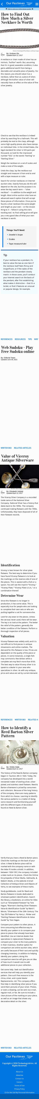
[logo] (19, 3)
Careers (19, 1082)
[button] (2, 4)
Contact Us (19, 1079)
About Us (19, 1072)
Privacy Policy (19, 1089)
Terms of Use (19, 1085)
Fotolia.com (36, 488)
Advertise (19, 1075)
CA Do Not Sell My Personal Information (19, 1092)
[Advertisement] (19, 113)
